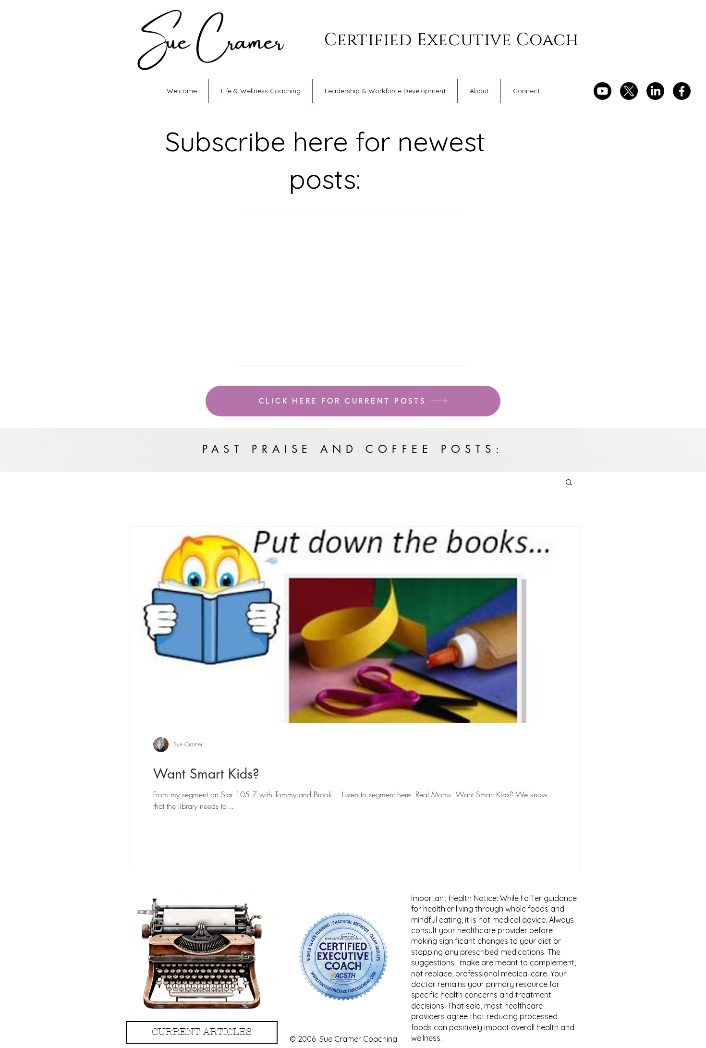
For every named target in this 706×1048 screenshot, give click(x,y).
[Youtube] (602, 91)
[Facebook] (682, 91)
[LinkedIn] (655, 91)
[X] (629, 91)
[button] (568, 483)
